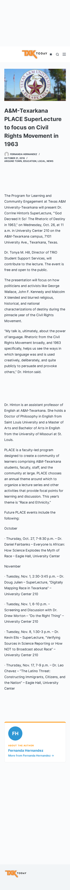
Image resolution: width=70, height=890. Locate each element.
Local (41, 161)
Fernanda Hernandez (25, 750)
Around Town (13, 161)
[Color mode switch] (50, 54)
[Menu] (64, 54)
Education (29, 161)
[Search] (57, 54)
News (50, 161)
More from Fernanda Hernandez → (31, 755)
